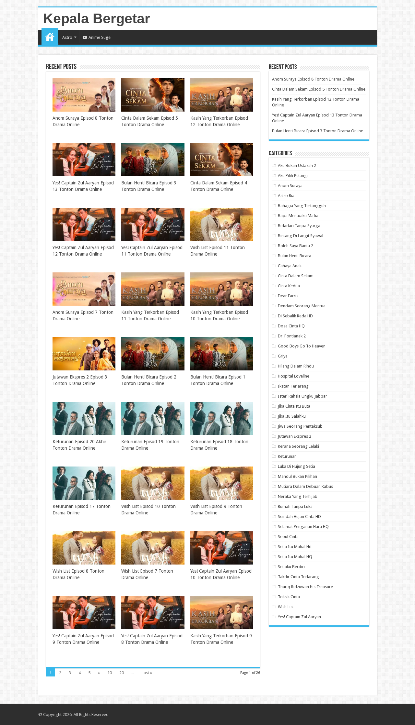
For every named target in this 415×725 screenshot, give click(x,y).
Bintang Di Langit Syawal (300, 235)
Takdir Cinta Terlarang (298, 576)
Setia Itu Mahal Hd (295, 546)
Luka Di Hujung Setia (296, 466)
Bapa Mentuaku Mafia (298, 215)
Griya (283, 356)
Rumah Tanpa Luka (295, 506)
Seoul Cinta (288, 536)
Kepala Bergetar (96, 18)
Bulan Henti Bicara (294, 255)
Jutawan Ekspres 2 (294, 436)
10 (109, 672)
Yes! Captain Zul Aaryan (299, 616)
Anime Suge (100, 37)
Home (50, 36)
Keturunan (287, 456)
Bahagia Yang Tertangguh (302, 205)
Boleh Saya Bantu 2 (295, 245)
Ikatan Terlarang (293, 386)
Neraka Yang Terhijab (297, 496)
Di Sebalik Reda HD (295, 315)
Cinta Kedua (289, 285)
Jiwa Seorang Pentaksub (300, 426)
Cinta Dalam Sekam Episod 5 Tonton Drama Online (318, 89)
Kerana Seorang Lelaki (298, 446)
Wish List (286, 606)
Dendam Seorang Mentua (302, 305)
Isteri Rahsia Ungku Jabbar (302, 396)
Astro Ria (286, 195)
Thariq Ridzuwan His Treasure (305, 586)
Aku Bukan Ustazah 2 (297, 165)
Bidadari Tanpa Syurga (299, 225)
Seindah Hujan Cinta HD (299, 516)
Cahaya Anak (290, 265)
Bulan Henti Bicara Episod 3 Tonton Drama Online (317, 130)
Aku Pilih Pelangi (293, 175)
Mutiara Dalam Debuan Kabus (305, 486)
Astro (67, 37)
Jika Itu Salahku (292, 416)
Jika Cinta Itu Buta (294, 406)
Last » (147, 672)
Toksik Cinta (289, 596)
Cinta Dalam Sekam (296, 275)
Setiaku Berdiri (291, 566)
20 (121, 672)
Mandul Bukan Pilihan (297, 476)
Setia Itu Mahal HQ (295, 556)
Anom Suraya (290, 185)
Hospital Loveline (293, 376)
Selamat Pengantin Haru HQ (303, 526)
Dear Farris (288, 295)
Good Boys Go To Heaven (302, 346)
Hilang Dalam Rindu (296, 366)
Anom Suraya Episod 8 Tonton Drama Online (313, 79)
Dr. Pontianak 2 (292, 336)
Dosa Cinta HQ (291, 326)
